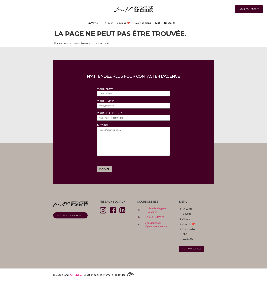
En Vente (93, 23)
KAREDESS (76, 274)
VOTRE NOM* (105, 89)
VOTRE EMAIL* (105, 101)
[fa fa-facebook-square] (113, 210)
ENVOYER (104, 169)
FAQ (157, 23)
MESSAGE (102, 125)
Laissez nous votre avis (70, 215)
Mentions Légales (191, 249)
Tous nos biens (142, 23)
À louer (109, 23)
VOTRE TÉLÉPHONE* (109, 113)
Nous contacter (249, 9)
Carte (188, 213)
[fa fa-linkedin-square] (122, 210)
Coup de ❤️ (123, 23)
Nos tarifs (169, 23)
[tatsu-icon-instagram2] (104, 210)
